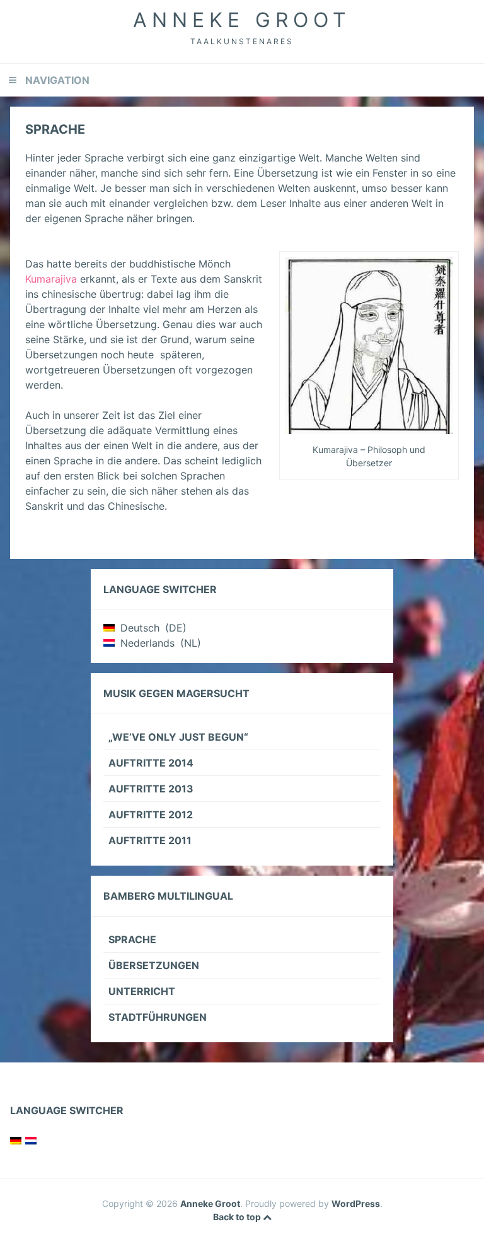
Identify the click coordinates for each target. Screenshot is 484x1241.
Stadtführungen (157, 1017)
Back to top (238, 1216)
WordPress (355, 1203)
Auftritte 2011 (150, 840)
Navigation (57, 80)
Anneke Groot (242, 20)
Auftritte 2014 (150, 762)
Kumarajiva (51, 279)
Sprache (132, 939)
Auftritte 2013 (150, 788)
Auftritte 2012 (150, 814)
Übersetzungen (153, 965)
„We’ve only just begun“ (178, 737)
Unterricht (141, 991)
